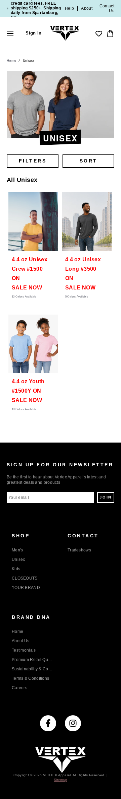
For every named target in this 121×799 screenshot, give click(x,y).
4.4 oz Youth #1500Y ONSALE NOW (28, 391)
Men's (17, 550)
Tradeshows (79, 550)
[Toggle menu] (16, 33)
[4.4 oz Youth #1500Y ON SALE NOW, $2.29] (33, 344)
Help (69, 8)
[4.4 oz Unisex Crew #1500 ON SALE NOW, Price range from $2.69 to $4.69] (33, 221)
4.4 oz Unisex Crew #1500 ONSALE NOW (29, 273)
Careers (19, 687)
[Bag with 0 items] (109, 33)
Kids (16, 569)
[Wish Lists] (99, 33)
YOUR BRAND (26, 587)
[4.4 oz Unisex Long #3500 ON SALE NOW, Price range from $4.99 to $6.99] (87, 221)
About (86, 8)
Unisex (18, 559)
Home (17, 631)
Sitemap (60, 780)
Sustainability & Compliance (32, 669)
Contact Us (106, 8)
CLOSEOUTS (25, 578)
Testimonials (24, 650)
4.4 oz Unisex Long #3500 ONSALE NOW (83, 273)
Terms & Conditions (30, 678)
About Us (20, 641)
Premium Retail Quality (32, 659)
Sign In (33, 33)
